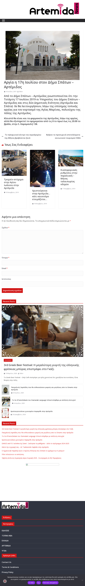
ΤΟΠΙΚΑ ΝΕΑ (7, 535)
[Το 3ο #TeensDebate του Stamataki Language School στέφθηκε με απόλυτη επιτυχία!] (6, 402)
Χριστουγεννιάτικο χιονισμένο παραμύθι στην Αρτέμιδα (32, 411)
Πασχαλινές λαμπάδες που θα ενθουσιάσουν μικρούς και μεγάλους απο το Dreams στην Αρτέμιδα (44, 388)
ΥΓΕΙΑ (4, 551)
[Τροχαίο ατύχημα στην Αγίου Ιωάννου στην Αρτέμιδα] (14, 151)
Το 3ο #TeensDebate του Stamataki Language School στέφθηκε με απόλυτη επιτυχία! (44, 400)
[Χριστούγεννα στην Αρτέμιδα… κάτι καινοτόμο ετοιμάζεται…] (42, 151)
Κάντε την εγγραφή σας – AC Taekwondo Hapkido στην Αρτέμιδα (25, 447)
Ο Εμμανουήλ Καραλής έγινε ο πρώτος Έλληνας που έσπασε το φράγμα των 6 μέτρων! (33, 451)
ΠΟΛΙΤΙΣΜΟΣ (8, 360)
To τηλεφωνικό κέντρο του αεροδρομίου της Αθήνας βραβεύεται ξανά (22, 136)
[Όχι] (82, 580)
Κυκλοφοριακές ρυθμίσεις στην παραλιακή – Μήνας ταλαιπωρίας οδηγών (69, 177)
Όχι (38, 583)
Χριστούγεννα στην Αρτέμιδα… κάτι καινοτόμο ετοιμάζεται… (41, 195)
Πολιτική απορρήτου (50, 583)
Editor (21, 91)
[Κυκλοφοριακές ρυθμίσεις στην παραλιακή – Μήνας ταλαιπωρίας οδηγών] (70, 151)
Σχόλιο (5, 227)
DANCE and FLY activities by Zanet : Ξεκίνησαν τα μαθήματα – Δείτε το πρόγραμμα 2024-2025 (35, 443)
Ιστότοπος (6, 279)
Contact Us (6, 562)
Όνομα (5, 257)
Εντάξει (31, 583)
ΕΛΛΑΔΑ (5, 540)
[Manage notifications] (5, 581)
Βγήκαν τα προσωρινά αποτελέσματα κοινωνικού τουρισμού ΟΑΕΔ (63, 136)
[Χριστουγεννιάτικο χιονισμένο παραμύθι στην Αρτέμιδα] (5, 413)
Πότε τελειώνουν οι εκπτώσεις (13, 454)
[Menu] (3, 20)
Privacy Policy (7, 572)
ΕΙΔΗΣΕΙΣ (5, 530)
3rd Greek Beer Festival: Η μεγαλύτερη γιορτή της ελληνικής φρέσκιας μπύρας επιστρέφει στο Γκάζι (41, 367)
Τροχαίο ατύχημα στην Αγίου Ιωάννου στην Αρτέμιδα (13, 183)
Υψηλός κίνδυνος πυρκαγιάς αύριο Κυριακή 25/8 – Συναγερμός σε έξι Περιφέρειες (31, 458)
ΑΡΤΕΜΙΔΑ (6, 545)
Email (5, 268)
